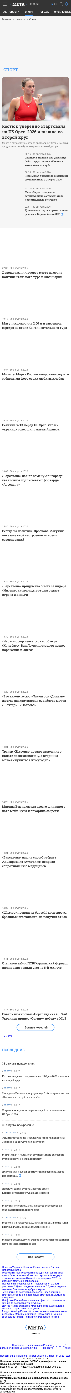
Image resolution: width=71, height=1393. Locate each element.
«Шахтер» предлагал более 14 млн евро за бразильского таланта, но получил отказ (34, 914)
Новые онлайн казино (49, 1314)
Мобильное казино (25, 1314)
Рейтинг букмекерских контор (42, 1316)
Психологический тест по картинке (29, 1275)
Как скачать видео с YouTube (32, 1292)
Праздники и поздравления (17, 1283)
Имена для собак (40, 1305)
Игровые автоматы (13, 1316)
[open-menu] (5, 4)
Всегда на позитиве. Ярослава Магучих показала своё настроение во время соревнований (33, 535)
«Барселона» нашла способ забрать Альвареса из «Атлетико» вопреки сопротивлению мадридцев (29, 861)
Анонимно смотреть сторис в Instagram (31, 1293)
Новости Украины (12, 1267)
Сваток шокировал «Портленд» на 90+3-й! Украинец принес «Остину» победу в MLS (34, 1016)
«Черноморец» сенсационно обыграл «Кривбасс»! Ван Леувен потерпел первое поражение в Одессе (33, 645)
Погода (44, 11)
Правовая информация (19, 1346)
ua (52, 4)
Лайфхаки (8, 1300)
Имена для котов (20, 1305)
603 (10, 1035)
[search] (61, 4)
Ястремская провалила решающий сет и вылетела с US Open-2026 (46, 177)
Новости (35, 1333)
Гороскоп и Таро (11, 1272)
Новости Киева (31, 1267)
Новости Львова (11, 1270)
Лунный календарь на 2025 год (43, 1278)
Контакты (59, 1346)
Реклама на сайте (48, 1346)
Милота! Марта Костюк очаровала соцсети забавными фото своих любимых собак (35, 376)
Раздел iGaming (11, 1311)
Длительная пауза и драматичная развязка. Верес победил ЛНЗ (46, 212)
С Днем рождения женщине (29, 1286)
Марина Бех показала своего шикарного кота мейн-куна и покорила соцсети (33, 808)
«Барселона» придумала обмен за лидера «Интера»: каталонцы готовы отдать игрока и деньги (34, 590)
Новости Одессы (49, 1267)
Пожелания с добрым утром (29, 1289)
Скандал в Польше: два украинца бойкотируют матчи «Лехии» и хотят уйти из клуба (45, 161)
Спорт (29, 11)
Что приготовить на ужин (24, 1308)
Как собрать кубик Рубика (26, 1303)
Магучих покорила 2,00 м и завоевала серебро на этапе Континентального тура (34, 325)
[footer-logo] (35, 1327)
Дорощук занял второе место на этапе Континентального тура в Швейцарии (32, 274)
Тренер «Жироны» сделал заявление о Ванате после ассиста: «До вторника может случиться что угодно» (32, 755)
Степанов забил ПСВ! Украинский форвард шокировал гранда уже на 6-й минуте (35, 965)
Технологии (8, 1292)
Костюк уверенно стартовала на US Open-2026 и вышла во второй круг (33, 131)
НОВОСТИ (33, 4)
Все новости (11, 11)
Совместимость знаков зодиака (20, 1281)
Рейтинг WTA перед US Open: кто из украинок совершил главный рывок (30, 427)
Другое (6, 1305)
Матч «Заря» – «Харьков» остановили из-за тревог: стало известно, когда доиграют (44, 195)
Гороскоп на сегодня (32, 1272)
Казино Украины (29, 1311)
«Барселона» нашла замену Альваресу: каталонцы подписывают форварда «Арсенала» (32, 480)
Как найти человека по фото (30, 1300)
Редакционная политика (35, 1346)
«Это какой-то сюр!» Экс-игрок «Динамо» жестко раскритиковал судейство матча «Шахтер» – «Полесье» (34, 700)
